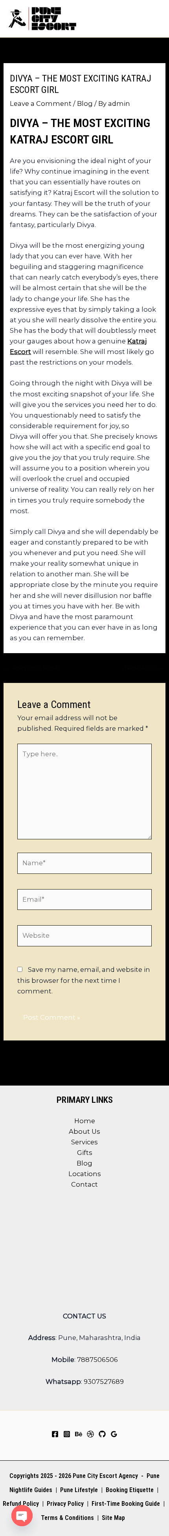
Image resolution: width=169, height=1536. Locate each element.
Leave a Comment (41, 103)
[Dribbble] (90, 1434)
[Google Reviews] (114, 1434)
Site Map (113, 1517)
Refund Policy (21, 1503)
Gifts (84, 1153)
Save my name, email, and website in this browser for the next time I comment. (83, 980)
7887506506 (97, 1360)
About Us (84, 1131)
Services (84, 1142)
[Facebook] (55, 1434)
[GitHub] (102, 1434)
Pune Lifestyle (79, 1490)
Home (84, 1121)
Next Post (145, 668)
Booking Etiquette (130, 1490)
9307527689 (104, 1381)
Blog (85, 103)
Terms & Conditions (67, 1517)
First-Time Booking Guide (126, 1503)
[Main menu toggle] (152, 18)
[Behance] (78, 1434)
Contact (84, 1184)
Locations (84, 1174)
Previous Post (31, 668)
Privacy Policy (65, 1503)
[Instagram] (66, 1434)
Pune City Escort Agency (105, 1476)
